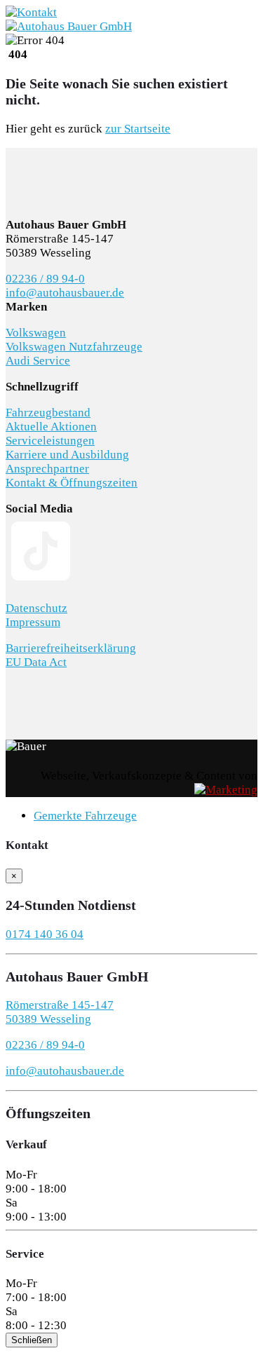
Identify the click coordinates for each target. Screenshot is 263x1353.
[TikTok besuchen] (41, 582)
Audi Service (38, 360)
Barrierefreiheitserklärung (71, 648)
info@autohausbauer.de (65, 292)
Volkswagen (36, 332)
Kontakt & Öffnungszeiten (71, 482)
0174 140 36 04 (44, 934)
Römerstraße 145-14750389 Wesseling (60, 1012)
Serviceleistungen (50, 440)
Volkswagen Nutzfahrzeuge (74, 346)
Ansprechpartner (47, 468)
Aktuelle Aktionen (51, 426)
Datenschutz (36, 608)
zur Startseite (137, 128)
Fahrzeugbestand (48, 412)
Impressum (33, 622)
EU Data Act (36, 662)
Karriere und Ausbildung (67, 454)
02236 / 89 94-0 (45, 278)
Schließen (31, 1340)
